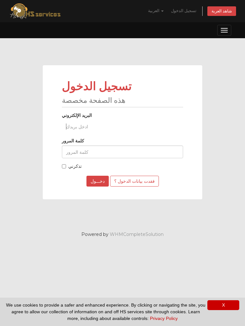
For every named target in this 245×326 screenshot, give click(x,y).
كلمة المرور (73, 141)
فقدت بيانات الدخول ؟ (134, 181)
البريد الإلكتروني (77, 115)
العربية (154, 10)
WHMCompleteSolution (137, 234)
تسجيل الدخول (184, 10)
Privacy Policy (164, 318)
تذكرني (75, 166)
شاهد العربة (222, 11)
